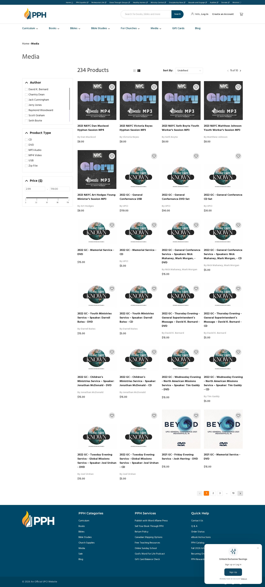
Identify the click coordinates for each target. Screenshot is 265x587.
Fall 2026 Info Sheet (201, 548)
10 (233, 493)
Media (82, 548)
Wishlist (235, 2)
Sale (81, 554)
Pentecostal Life (97, 2)
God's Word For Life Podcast (150, 554)
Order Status (198, 532)
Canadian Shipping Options (148, 537)
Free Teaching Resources (147, 543)
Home (68, 2)
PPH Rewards (198, 559)
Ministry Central (157, 2)
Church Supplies (87, 543)
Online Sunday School (146, 548)
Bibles (81, 532)
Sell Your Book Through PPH (149, 526)
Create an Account (223, 14)
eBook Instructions (201, 537)
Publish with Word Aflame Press (151, 521)
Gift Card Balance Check (147, 559)
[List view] (138, 70)
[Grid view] (134, 70)
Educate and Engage (196, 2)
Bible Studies (85, 537)
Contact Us (197, 521)
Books (82, 526)
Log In (204, 14)
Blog (81, 559)
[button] (112, 87)
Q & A (194, 526)
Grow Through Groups (118, 2)
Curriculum (84, 521)
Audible (213, 2)
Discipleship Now (176, 2)
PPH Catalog (197, 543)
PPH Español (81, 2)
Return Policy (141, 532)
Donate (224, 2)
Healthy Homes (139, 2)
